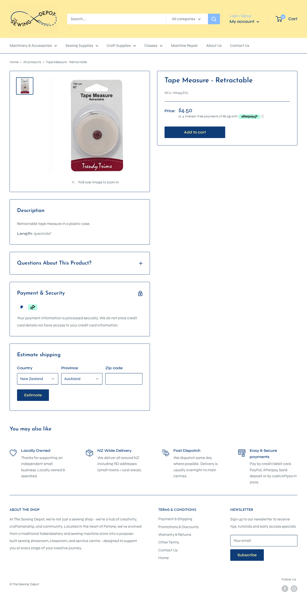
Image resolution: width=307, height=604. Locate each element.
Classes (150, 45)
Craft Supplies (119, 45)
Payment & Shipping (175, 519)
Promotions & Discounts (178, 527)
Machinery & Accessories (31, 45)
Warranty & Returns (174, 534)
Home (14, 62)
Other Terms (168, 542)
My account (242, 21)
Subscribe (247, 555)
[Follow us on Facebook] (285, 588)
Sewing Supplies (79, 45)
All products (32, 62)
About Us (214, 45)
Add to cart (195, 132)
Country (24, 368)
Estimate (33, 395)
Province (69, 368)
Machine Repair (184, 45)
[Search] (214, 19)
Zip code (114, 368)
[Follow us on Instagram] (294, 588)
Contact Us (239, 45)
